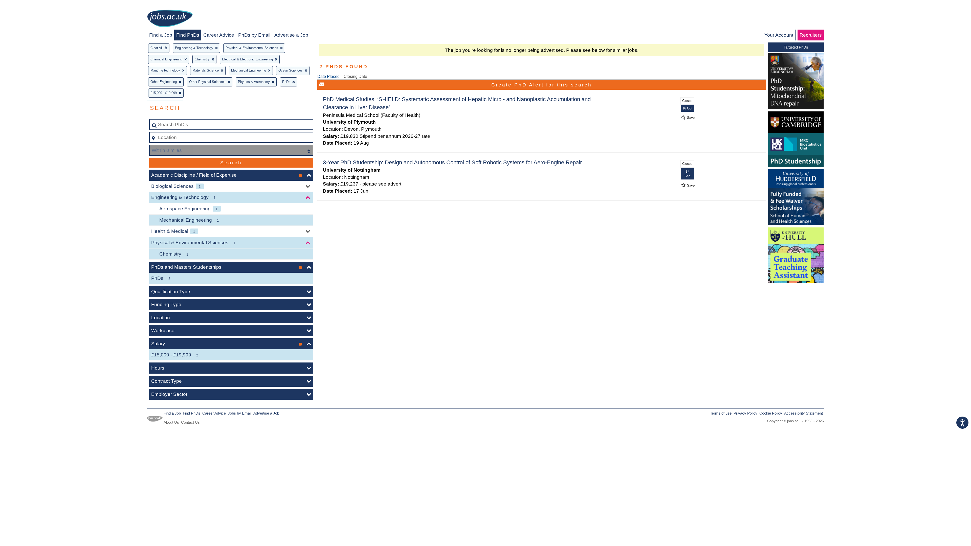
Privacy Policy (745, 413)
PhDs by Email (254, 35)
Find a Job (160, 35)
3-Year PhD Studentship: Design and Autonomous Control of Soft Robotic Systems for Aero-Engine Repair (452, 162)
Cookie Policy (770, 413)
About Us (171, 422)
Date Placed (328, 76)
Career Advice (218, 35)
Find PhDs (187, 35)
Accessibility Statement (803, 413)
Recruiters (811, 35)
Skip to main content (24, 5)
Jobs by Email (239, 413)
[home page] (170, 19)
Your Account (778, 35)
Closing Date (355, 76)
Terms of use (721, 413)
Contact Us (190, 422)
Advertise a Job (291, 35)
